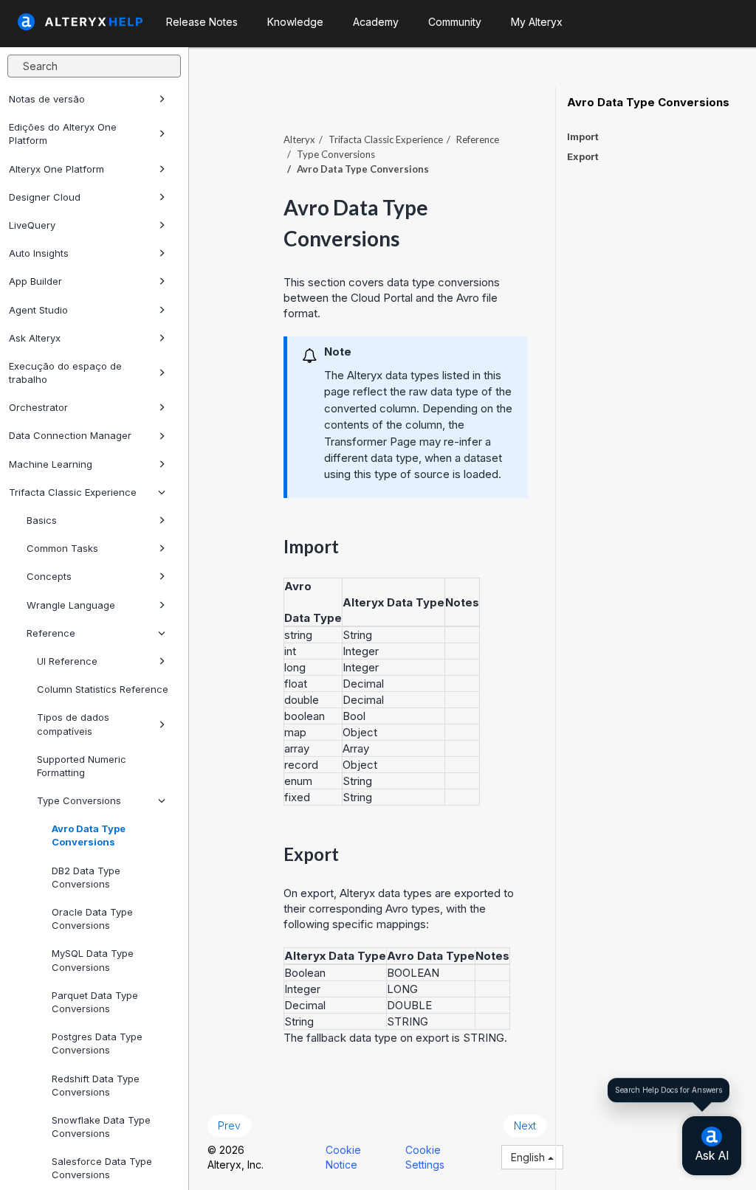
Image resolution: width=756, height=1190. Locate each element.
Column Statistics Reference (102, 689)
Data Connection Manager (70, 435)
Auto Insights (39, 253)
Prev (229, 1125)
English (529, 1157)
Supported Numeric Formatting (81, 765)
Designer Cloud (44, 197)
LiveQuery (32, 225)
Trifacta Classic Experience (73, 492)
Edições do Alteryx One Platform (63, 133)
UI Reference (67, 661)
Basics (42, 520)
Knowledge (295, 21)
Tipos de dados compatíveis (73, 723)
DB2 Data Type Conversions (86, 877)
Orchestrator (38, 407)
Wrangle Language (71, 605)
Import (583, 136)
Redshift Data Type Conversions (96, 1085)
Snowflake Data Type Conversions (101, 1126)
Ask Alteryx (35, 338)
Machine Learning (50, 464)
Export (583, 156)
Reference (51, 633)
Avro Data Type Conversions (89, 835)
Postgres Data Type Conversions (97, 1043)
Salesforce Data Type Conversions (102, 1167)
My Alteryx (537, 21)
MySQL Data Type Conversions (93, 959)
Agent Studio (38, 310)
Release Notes (202, 21)
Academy (376, 21)
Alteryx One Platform (56, 169)
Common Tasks (62, 548)
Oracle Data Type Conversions (92, 918)
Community (454, 21)
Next (525, 1125)
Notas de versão (47, 99)
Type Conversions (79, 800)
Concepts (49, 576)
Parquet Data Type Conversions (95, 1001)
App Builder (35, 281)
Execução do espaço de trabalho (65, 372)
